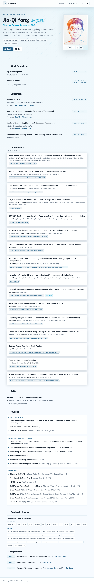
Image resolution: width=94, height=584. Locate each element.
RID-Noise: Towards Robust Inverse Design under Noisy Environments (37, 303)
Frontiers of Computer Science (19, 222)
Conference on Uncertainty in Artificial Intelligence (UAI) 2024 (28, 236)
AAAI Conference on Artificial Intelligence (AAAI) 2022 (26, 309)
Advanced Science (15, 208)
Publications (72, 3)
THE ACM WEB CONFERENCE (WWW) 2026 (23, 163)
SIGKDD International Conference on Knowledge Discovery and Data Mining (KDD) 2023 (36, 267)
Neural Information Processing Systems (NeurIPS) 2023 (26, 250)
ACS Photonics (14, 281)
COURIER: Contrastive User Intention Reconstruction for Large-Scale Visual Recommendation (47, 216)
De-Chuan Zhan (61, 556)
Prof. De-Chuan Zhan (23, 117)
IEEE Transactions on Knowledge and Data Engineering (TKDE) (28, 338)
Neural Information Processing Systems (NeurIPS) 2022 (26, 295)
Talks (81, 3)
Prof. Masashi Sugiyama (24, 105)
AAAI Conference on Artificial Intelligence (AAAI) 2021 (26, 324)
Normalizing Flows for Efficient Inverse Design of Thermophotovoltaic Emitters (41, 275)
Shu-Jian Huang (52, 568)
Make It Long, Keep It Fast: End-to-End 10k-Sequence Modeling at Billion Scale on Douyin (45, 155)
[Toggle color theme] (88, 3)
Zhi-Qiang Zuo (71, 568)
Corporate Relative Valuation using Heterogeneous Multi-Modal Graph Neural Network (44, 332)
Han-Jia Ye (47, 562)
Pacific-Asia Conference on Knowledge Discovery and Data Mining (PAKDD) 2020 (34, 352)
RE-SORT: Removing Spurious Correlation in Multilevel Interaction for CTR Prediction (43, 230)
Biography (62, 3)
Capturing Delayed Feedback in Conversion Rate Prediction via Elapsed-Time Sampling (44, 318)
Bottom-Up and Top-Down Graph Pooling (25, 346)
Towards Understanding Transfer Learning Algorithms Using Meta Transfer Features (43, 374)
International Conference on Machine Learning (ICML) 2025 (27, 177)
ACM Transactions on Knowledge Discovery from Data (26, 192)
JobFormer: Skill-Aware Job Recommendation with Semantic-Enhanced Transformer (43, 186)
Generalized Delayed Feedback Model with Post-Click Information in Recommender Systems (46, 289)
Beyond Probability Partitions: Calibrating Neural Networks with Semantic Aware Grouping (45, 244)
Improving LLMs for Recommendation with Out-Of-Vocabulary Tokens (37, 171)
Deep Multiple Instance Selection (22, 360)
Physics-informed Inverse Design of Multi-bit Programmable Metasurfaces (39, 200)
